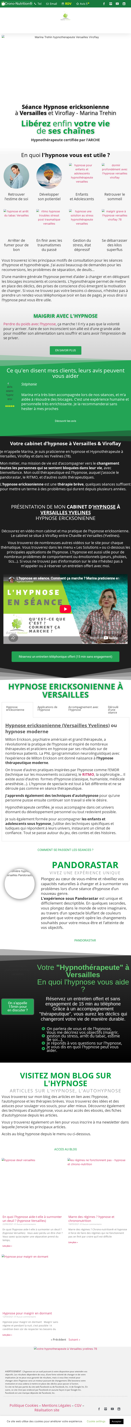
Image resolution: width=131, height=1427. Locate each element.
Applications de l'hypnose (47, 708)
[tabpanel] (65, 779)
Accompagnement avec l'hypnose (83, 708)
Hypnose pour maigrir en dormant (27, 1313)
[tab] (17, 709)
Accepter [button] (116, 1421)
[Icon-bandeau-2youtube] (117, 4)
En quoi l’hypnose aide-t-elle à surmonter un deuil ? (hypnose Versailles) (32, 1219)
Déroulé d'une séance (113, 709)
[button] (17, 3)
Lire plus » (7, 1246)
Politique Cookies (24, 1405)
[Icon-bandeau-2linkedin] (124, 4)
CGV (78, 1405)
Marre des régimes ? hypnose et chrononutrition (91, 1219)
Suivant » (74, 1339)
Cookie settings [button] (96, 1421)
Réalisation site (46, 1410)
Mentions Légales (56, 1405)
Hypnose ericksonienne (15, 708)
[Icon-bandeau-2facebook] (104, 4)
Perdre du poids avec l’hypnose (29, 324)
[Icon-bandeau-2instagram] (111, 4)
